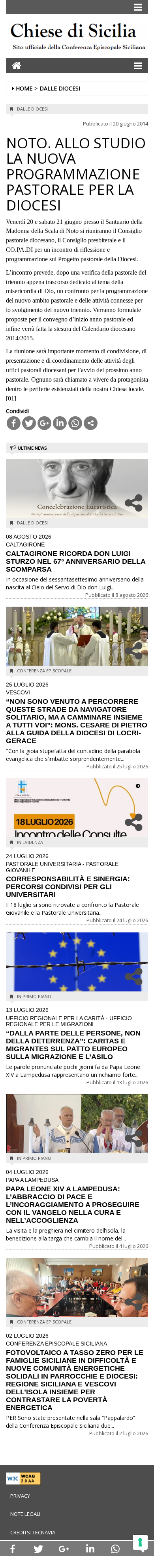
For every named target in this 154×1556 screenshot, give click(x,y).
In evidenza (30, 842)
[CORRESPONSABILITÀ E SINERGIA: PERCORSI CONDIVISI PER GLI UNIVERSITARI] (77, 812)
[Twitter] (29, 423)
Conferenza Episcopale (44, 671)
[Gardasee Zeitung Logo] (77, 38)
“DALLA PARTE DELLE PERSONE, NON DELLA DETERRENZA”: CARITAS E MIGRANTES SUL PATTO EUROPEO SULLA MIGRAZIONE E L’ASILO (73, 1033)
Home (24, 88)
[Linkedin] (60, 423)
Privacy (20, 1495)
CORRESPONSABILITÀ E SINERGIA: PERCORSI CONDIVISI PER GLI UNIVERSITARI (68, 876)
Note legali (25, 1513)
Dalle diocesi (59, 88)
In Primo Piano (34, 996)
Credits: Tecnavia (32, 1532)
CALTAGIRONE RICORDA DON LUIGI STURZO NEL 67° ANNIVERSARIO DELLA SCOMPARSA (75, 553)
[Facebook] (14, 423)
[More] (91, 423)
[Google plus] (44, 423)
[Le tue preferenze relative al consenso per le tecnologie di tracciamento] (140, 1542)
